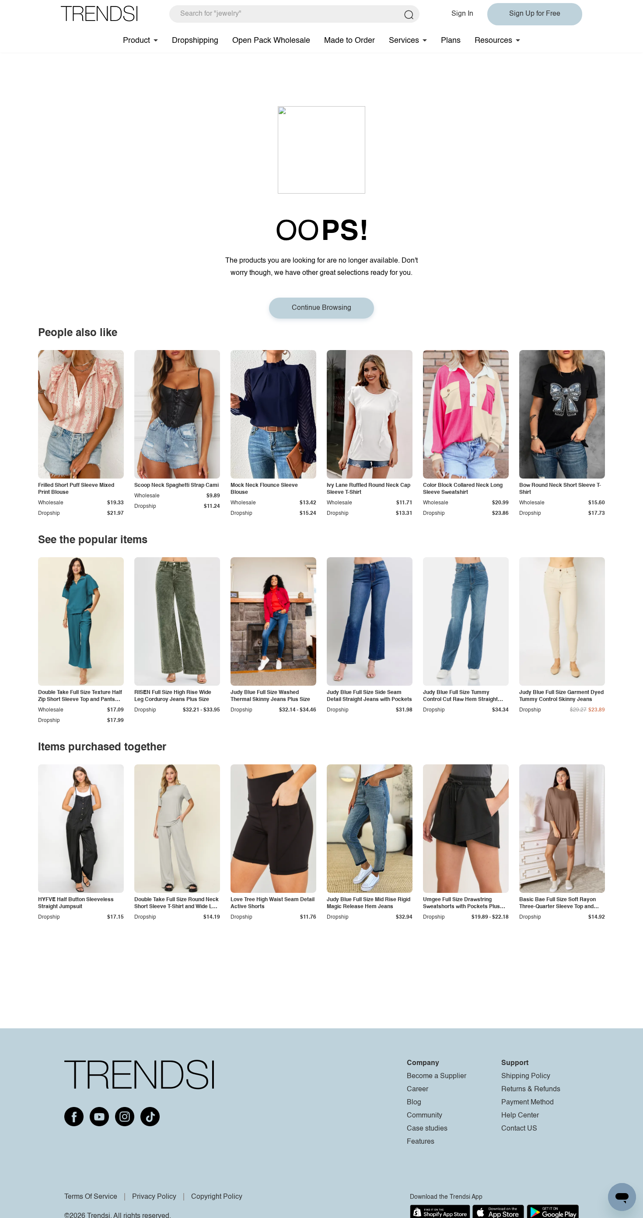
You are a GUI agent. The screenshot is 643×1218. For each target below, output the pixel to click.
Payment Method (527, 1102)
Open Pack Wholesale (271, 41)
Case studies (427, 1128)
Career (417, 1089)
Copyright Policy (216, 1197)
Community (424, 1115)
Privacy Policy (154, 1197)
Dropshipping (195, 41)
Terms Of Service (90, 1197)
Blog (414, 1102)
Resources (493, 41)
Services (404, 41)
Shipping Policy (525, 1076)
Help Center (520, 1115)
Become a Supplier (436, 1076)
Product (136, 41)
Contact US (519, 1128)
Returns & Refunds (530, 1089)
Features (420, 1141)
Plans (451, 41)
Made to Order (349, 41)
